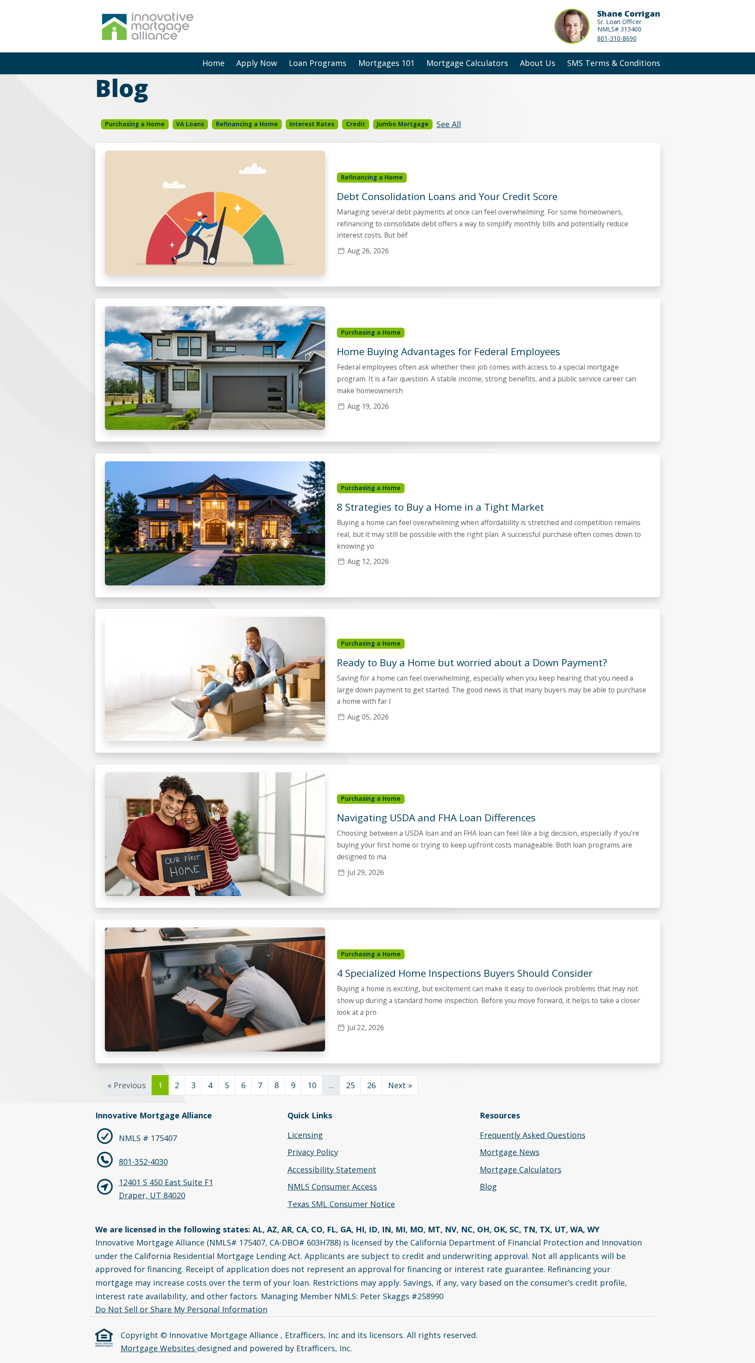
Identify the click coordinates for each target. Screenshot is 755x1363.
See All (448, 124)
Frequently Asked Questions (532, 1135)
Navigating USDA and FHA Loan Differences (436, 817)
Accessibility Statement (331, 1169)
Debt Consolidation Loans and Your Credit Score (447, 196)
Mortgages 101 (386, 63)
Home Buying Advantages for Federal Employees (448, 351)
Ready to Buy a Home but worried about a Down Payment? (472, 662)
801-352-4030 (143, 1161)
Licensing (305, 1135)
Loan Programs (317, 63)
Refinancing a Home (247, 124)
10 (312, 1085)
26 (371, 1085)
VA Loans (190, 124)
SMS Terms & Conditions (613, 63)
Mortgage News (510, 1152)
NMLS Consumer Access (332, 1186)
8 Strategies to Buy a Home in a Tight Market (440, 507)
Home (213, 63)
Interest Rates (311, 124)
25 (350, 1085)
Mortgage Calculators (467, 63)
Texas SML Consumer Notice (341, 1204)
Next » (400, 1085)
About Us (537, 63)
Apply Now (256, 63)
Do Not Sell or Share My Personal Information (181, 1309)
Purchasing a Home (135, 124)
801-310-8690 (617, 38)
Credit (355, 124)
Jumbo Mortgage (403, 124)
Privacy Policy (312, 1152)
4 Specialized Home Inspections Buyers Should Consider (464, 973)
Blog (488, 1186)
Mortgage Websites (159, 1348)
